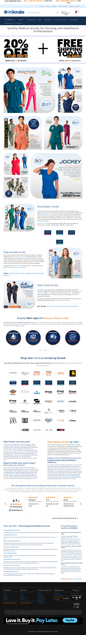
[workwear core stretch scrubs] (59, 232)
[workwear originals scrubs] (47, 232)
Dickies (31, 449)
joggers (76, 556)
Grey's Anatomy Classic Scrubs (69, 538)
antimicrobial (64, 556)
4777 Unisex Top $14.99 (54, 306)
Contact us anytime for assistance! (16, 267)
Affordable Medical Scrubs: (11, 571)
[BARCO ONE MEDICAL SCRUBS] (36, 373)
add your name (17, 265)
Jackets (5, 596)
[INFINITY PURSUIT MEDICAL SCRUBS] (48, 401)
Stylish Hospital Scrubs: (10, 553)
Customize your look (43, 223)
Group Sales (40, 599)
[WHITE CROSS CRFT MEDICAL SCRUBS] (48, 429)
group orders (73, 571)
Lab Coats (6, 598)
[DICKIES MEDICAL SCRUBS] (13, 392)
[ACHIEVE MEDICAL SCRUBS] (13, 373)
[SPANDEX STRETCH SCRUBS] (13, 401)
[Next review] (80, 504)
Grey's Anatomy (13, 450)
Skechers (6, 450)
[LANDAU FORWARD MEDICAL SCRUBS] (13, 411)
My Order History (58, 595)
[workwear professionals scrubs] (71, 232)
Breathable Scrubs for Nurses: (12, 559)
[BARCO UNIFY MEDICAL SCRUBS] (60, 373)
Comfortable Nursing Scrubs (12, 530)
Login (47, 6)
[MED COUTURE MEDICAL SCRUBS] (48, 411)
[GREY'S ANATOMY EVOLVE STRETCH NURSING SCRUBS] (60, 392)
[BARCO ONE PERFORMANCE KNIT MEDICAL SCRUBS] (48, 373)
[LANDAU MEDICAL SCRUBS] (72, 401)
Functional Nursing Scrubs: (11, 547)
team (33, 261)
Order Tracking (63, 6)
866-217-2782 (67, 14)
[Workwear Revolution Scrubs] (59, 242)
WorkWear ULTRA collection (50, 214)
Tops (5, 593)
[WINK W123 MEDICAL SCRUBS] (24, 429)
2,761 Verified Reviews (16, 506)
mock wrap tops (76, 554)
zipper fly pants (66, 554)
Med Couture (22, 450)
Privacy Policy (40, 596)
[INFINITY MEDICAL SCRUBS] (36, 401)
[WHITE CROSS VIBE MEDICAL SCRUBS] (60, 429)
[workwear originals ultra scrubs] (72, 382)
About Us (39, 593)
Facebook (71, 579)
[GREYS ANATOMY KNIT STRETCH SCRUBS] (72, 392)
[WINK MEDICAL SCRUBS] (72, 420)
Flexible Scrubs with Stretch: (12, 565)
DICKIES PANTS (31, 273)
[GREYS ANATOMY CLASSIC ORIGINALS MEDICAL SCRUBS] (48, 392)
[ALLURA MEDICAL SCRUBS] (24, 373)
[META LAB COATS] (60, 411)
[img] (16, 504)
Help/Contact (40, 595)
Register (54, 6)
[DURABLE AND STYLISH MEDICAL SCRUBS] (24, 401)
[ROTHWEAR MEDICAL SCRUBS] (24, 420)
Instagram (78, 579)
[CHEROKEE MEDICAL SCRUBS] (13, 382)
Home (42, 6)
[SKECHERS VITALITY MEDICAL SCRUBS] (60, 420)
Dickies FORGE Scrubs (21, 256)
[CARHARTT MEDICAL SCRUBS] (72, 373)
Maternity (6, 599)
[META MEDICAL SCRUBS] (72, 411)
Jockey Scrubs (77, 539)
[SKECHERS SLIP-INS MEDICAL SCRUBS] (48, 420)
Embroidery (40, 601)
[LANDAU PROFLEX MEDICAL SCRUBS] (24, 411)
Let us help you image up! (63, 300)
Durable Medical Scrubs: (10, 535)
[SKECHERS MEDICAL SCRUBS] (36, 420)
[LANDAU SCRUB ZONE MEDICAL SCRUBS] (36, 411)
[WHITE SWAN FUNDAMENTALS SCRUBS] (36, 392)
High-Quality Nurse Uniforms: (12, 541)
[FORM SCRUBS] (24, 392)
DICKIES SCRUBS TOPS (17, 273)
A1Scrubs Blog (41, 602)
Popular (22, 599)
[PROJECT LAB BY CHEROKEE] (13, 420)
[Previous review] (5, 504)
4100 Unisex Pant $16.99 (70, 306)
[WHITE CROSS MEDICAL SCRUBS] (36, 429)
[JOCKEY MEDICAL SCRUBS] (60, 401)
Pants (5, 595)
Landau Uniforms (70, 537)
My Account (57, 593)
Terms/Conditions (41, 598)
